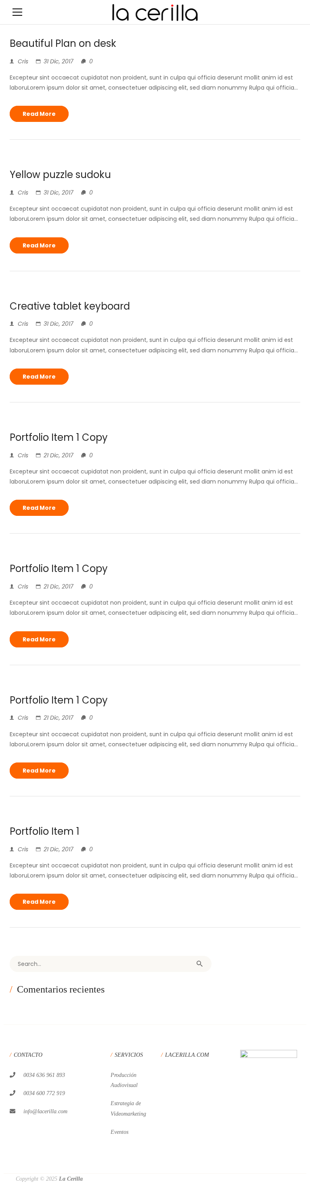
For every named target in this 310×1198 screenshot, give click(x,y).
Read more (39, 114)
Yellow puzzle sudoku (60, 174)
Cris (23, 61)
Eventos (119, 1132)
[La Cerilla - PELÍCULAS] (155, 12)
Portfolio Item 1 (45, 831)
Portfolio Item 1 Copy (59, 437)
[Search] (199, 964)
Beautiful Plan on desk (63, 43)
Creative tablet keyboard (70, 306)
